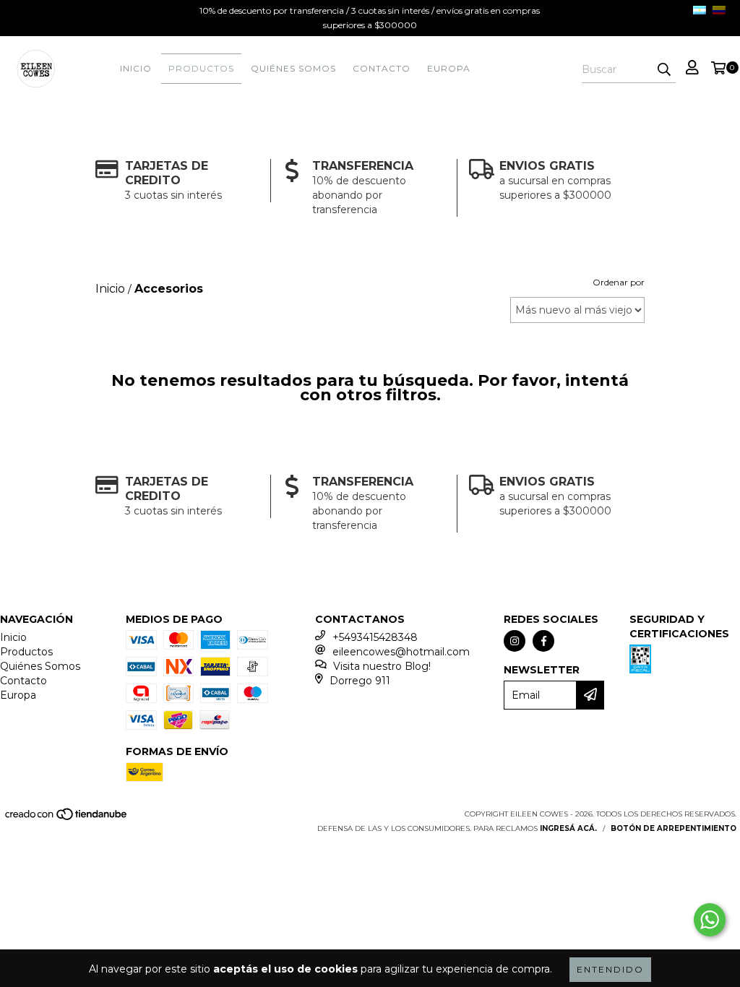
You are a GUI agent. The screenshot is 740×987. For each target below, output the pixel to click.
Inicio (136, 68)
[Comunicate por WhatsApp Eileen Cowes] (710, 919)
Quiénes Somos (293, 68)
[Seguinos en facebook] (543, 641)
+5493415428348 (375, 637)
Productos (201, 68)
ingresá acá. (568, 828)
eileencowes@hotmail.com (401, 651)
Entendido (610, 969)
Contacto (381, 68)
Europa (448, 68)
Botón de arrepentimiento (673, 828)
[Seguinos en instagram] (514, 641)
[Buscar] (664, 70)
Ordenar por (619, 282)
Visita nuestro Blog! (382, 666)
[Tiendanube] (67, 818)
